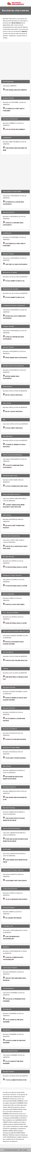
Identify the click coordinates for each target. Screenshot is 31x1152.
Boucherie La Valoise (10, 272)
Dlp (4, 419)
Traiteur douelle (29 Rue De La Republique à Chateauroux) (15, 1127)
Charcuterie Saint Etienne (11, 828)
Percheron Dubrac (9, 787)
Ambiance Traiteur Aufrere (12, 575)
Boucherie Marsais (9, 687)
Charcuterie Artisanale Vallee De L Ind (16, 631)
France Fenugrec (9, 907)
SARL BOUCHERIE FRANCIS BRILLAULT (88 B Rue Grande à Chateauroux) (15, 1134)
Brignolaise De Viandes (10, 289)
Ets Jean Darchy (8, 556)
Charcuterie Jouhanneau (11, 536)
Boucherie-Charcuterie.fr (9, 19)
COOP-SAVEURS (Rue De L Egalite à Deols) (14, 1137)
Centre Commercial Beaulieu (12, 455)
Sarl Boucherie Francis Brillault (13, 365)
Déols (23, 36)
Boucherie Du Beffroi (10, 729)
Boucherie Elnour (9, 212)
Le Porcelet (7, 849)
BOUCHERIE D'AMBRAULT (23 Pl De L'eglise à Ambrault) (15, 1102)
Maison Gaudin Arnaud (10, 1050)
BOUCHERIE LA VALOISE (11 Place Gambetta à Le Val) (15, 1119)
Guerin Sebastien (8, 594)
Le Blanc (5, 38)
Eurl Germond (7, 436)
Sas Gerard (6, 1030)
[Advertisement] (15, 59)
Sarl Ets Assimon (8, 988)
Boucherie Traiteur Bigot (11, 747)
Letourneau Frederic (10, 967)
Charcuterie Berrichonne (11, 494)
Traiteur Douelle (8, 326)
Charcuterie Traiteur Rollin (12, 191)
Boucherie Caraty (9, 807)
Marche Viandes (8, 347)
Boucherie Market (9, 708)
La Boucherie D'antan (10, 888)
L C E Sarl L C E (8, 926)
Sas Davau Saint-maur (10, 475)
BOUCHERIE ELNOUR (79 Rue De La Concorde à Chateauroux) (14, 1110)
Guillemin (6, 947)
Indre (12, 25)
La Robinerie (7, 137)
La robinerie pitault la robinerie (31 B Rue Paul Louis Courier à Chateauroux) (14, 1124)
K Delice (5, 668)
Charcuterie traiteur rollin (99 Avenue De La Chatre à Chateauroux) (15, 1107)
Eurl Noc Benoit (8, 652)
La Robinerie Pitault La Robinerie (14, 305)
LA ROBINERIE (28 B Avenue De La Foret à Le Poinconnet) (14, 1114)
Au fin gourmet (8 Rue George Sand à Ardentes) (15, 1096)
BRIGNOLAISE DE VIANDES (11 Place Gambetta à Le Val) (15, 1121)
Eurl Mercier (7, 1009)
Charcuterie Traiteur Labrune (13, 870)
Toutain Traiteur (8, 254)
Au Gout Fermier (8, 98)
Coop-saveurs (7, 386)
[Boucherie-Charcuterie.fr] (15, 3)
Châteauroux (12, 36)
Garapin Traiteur (8, 1071)
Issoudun (19, 36)
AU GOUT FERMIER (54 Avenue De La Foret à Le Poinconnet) (14, 1099)
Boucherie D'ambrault (10, 119)
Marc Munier (7, 403)
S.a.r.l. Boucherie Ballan (10, 612)
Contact (25, 1150)
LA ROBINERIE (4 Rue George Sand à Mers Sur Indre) (15, 1104)
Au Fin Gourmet (8, 81)
